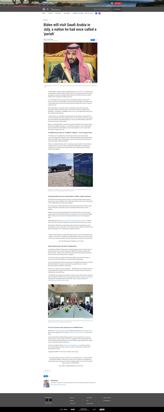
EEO (87, 400)
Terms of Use (72, 403)
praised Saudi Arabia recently (60, 330)
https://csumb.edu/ (107, 397)
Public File (72, 400)
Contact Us (72, 397)
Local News (67, 13)
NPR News (46, 20)
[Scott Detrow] (46, 383)
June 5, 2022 (80, 241)
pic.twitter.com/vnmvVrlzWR (85, 238)
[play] (44, 9)
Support (50, 13)
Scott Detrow (50, 39)
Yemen (90, 330)
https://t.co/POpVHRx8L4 (72, 363)
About (43, 13)
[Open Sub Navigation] (46, 13)
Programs (58, 13)
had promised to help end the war (76, 332)
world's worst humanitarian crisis (72, 345)
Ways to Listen (89, 13)
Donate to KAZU (90, 403)
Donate (118, 3)
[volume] (48, 9)
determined (74, 111)
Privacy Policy (89, 397)
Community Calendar (78, 13)
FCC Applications (106, 400)
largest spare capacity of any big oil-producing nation (72, 220)
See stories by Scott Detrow (58, 384)
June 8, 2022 (80, 365)
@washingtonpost (56, 357)
